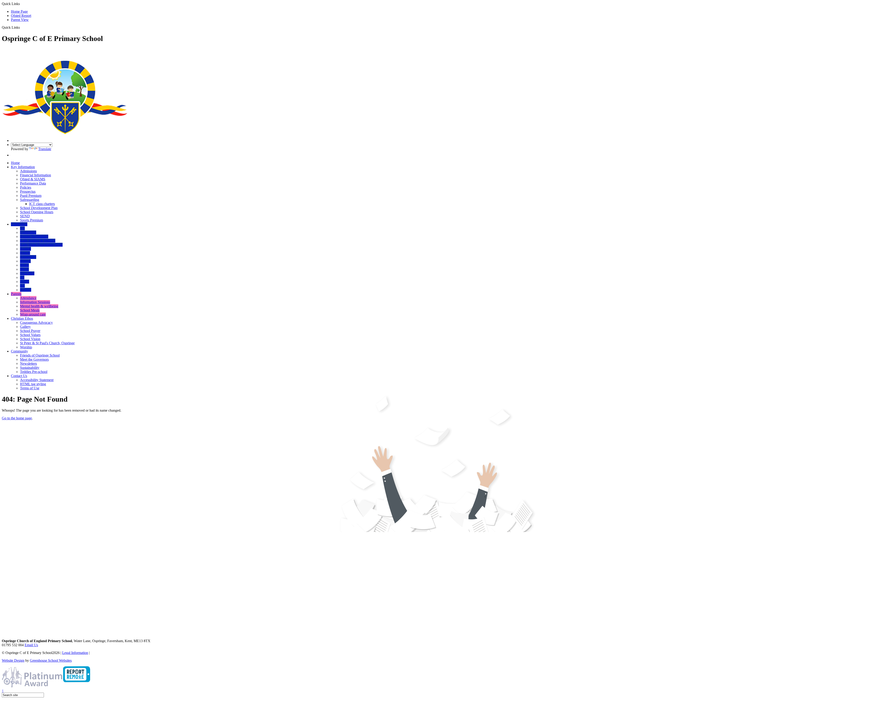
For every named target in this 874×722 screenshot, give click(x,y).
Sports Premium (31, 220)
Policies (25, 187)
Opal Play (27, 273)
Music (24, 269)
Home (15, 163)
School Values (30, 335)
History (25, 261)
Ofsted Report (21, 16)
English (25, 249)
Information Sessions (35, 302)
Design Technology (34, 236)
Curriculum (19, 224)
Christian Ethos (22, 318)
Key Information (23, 167)
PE (22, 277)
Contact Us (19, 376)
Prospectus (28, 191)
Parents (16, 294)
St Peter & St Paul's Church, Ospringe (47, 343)
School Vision (30, 339)
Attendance (28, 298)
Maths (24, 265)
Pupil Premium (30, 196)
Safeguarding (29, 200)
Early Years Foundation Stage (41, 245)
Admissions (28, 171)
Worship (26, 347)
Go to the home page (17, 418)
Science (25, 290)
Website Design (13, 660)
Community (19, 351)
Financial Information (35, 175)
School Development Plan (39, 208)
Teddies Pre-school (33, 372)
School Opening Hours (36, 212)
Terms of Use (29, 388)
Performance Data (33, 183)
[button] (21, 27)
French (25, 253)
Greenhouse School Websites (51, 660)
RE (22, 286)
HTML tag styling (33, 384)
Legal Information (75, 653)
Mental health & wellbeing (39, 306)
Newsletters (28, 363)
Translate (44, 149)
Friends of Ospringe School (40, 355)
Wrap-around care (33, 314)
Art (22, 228)
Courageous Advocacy (36, 322)
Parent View (20, 20)
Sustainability (29, 368)
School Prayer (30, 331)
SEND (25, 216)
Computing (28, 232)
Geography (28, 257)
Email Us (31, 645)
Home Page (19, 11)
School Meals (30, 310)
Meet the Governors (34, 359)
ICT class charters (42, 204)
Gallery (25, 327)
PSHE (24, 282)
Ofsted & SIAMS (32, 179)
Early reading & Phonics (37, 241)
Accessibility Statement (36, 380)
